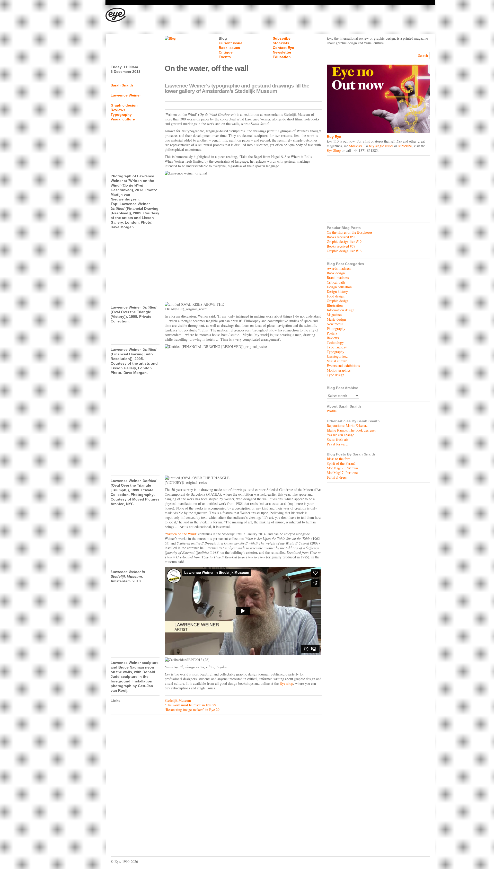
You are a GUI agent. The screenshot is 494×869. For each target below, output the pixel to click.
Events (225, 57)
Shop (334, 150)
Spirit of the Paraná (341, 463)
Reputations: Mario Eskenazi (347, 425)
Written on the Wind (181, 533)
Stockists (281, 43)
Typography (121, 114)
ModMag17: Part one (342, 472)
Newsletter (282, 52)
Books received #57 (341, 246)
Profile (332, 410)
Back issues (229, 48)
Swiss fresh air (337, 439)
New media (335, 323)
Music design (336, 319)
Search (423, 55)
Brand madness (338, 277)
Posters (332, 333)
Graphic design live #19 (344, 241)
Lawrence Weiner (126, 95)
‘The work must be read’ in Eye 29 (190, 705)
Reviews (118, 110)
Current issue (230, 43)
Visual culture (123, 119)
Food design (336, 296)
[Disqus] (216, 781)
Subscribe (281, 38)
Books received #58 (341, 236)
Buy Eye (334, 137)
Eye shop (286, 683)
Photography (336, 328)
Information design (340, 310)
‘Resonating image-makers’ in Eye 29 (192, 709)
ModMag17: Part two (342, 468)
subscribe (405, 145)
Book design (336, 272)
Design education (339, 286)
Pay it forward (337, 444)
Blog (223, 38)
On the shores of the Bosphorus (349, 232)
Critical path (336, 282)
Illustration (335, 305)
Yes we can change (340, 434)
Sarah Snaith (122, 85)
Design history (337, 291)
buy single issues (381, 145)
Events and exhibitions (343, 365)
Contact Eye (283, 48)
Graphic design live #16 (344, 250)
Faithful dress (337, 477)
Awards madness (339, 268)
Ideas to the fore (338, 458)
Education (282, 57)
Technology (335, 342)
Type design (335, 374)
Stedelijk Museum (178, 700)
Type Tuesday (337, 347)
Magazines (334, 314)
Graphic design (124, 105)
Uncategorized (337, 356)
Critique (226, 52)
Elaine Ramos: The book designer (351, 430)
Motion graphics (338, 370)
